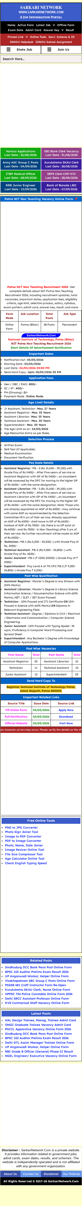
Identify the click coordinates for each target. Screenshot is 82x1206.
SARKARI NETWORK (41, 7)
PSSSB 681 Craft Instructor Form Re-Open (35, 985)
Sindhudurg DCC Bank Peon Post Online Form (38, 967)
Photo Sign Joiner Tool (21, 832)
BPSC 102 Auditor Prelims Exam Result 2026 (37, 972)
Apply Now (66, 710)
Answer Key (51, 30)
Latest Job (43, 25)
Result (70, 30)
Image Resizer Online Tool (24, 849)
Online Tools (38, 37)
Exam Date (15, 30)
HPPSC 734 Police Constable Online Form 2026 (38, 994)
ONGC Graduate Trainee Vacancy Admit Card (38, 1025)
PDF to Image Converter (23, 841)
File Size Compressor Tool (24, 854)
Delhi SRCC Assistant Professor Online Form (37, 998)
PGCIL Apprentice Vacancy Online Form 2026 (38, 1029)
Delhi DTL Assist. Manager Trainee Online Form (39, 1042)
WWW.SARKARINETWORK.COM (41, 12)
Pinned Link (15, 37)
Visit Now (66, 723)
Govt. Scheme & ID (61, 37)
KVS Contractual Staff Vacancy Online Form (37, 1003)
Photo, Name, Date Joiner (24, 845)
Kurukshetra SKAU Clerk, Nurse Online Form (37, 989)
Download (66, 716)
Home (11, 25)
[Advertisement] (41, 105)
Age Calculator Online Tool (24, 858)
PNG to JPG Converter (21, 827)
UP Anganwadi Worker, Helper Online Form (37, 976)
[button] (45, 25)
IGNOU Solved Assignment (54, 42)
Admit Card (33, 30)
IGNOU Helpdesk (21, 42)
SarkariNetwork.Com (41, 335)
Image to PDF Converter (23, 836)
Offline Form (65, 25)
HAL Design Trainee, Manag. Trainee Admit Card (40, 1020)
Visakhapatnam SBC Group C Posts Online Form (40, 980)
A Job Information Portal (41, 17)
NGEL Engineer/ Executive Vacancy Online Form (41, 1056)
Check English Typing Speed (26, 863)
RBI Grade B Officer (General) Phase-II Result (39, 1051)
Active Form (26, 25)
